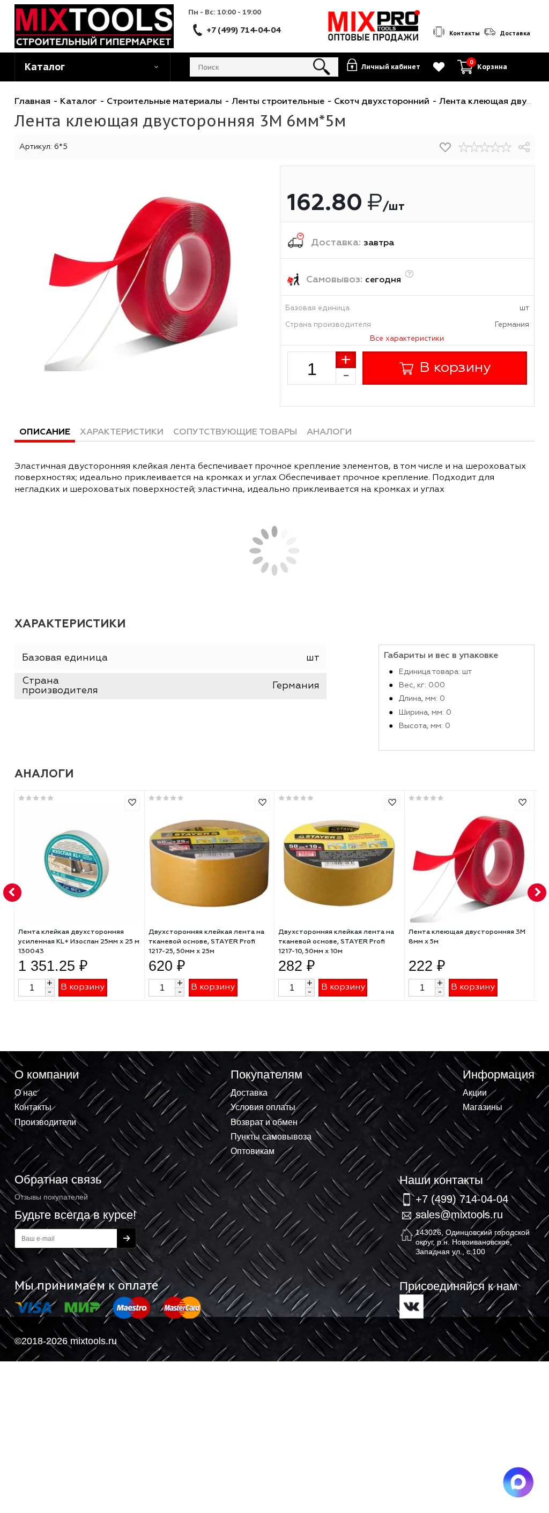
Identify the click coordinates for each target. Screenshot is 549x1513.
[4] (495, 147)
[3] (484, 147)
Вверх (488, 1074)
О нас (25, 1092)
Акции (475, 1092)
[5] (506, 147)
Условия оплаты (263, 1107)
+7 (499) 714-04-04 (243, 29)
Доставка (249, 1092)
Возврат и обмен (264, 1122)
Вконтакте (411, 1306)
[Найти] (322, 67)
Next (537, 893)
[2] (474, 147)
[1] (463, 147)
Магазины (482, 1107)
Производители (45, 1122)
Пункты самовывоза (271, 1136)
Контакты (32, 1107)
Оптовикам (252, 1151)
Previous (13, 893)
